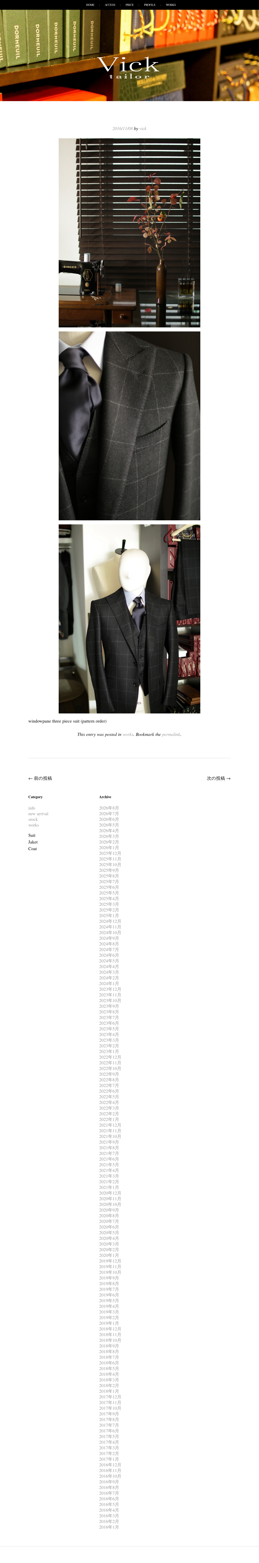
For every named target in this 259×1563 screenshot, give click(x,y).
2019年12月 (110, 1261)
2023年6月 (109, 1023)
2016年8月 (109, 1487)
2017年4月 (109, 1442)
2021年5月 (109, 1164)
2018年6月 (109, 1363)
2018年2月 (109, 1385)
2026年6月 (109, 819)
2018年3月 (109, 1380)
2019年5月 (109, 1300)
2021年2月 (109, 1181)
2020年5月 (109, 1232)
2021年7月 (109, 1153)
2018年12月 (110, 1329)
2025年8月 (109, 876)
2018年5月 (109, 1368)
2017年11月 (110, 1402)
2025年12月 (110, 853)
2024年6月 (109, 955)
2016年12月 (110, 1465)
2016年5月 (109, 1504)
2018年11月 (110, 1334)
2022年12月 (110, 1057)
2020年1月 (109, 1255)
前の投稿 (40, 778)
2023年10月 (110, 1000)
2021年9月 (109, 1142)
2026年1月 (109, 847)
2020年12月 (110, 1193)
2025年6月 (109, 887)
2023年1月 (109, 1051)
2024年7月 (109, 949)
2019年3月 (109, 1312)
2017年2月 (109, 1453)
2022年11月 (110, 1063)
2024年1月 (109, 983)
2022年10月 (110, 1068)
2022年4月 (109, 1102)
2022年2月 (109, 1113)
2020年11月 (110, 1198)
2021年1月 (109, 1187)
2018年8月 (109, 1351)
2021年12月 (110, 1125)
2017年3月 (109, 1448)
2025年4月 (109, 898)
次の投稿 (219, 778)
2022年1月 (109, 1119)
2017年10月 (110, 1408)
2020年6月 (109, 1227)
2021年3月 (109, 1176)
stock (33, 819)
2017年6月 (109, 1431)
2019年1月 (109, 1323)
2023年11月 (110, 995)
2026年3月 (109, 836)
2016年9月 (109, 1482)
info (31, 808)
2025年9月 (109, 870)
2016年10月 (110, 1476)
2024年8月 (109, 944)
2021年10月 (110, 1136)
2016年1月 (109, 1527)
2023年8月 (109, 1012)
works (128, 734)
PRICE (130, 5)
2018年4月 (109, 1374)
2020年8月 (109, 1215)
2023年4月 (109, 1034)
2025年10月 (110, 864)
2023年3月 (109, 1040)
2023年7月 (109, 1017)
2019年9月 (109, 1278)
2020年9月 (109, 1210)
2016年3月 (109, 1516)
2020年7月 (109, 1221)
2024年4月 (109, 966)
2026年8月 (109, 808)
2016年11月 (110, 1470)
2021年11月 (110, 1130)
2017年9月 (109, 1414)
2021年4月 (109, 1170)
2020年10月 (110, 1204)
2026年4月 (109, 830)
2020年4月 (109, 1238)
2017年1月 (109, 1459)
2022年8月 (109, 1080)
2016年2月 (109, 1521)
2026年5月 (109, 825)
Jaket (33, 842)
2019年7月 (109, 1289)
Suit (31, 835)
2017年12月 (110, 1397)
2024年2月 (109, 978)
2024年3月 (109, 972)
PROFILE (150, 5)
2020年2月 (109, 1249)
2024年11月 (110, 927)
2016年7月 (109, 1493)
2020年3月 (109, 1244)
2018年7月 (109, 1357)
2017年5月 (109, 1436)
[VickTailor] (129, 78)
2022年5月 (109, 1096)
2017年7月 (109, 1425)
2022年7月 (109, 1085)
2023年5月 (109, 1029)
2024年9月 (109, 938)
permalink (171, 734)
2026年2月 (109, 842)
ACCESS (110, 5)
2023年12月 (110, 989)
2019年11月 (110, 1266)
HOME (90, 5)
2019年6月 (109, 1295)
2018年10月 (110, 1340)
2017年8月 (109, 1419)
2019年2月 (109, 1317)
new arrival (38, 813)
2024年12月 (110, 921)
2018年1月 (109, 1391)
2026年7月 (109, 813)
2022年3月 (109, 1108)
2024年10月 (110, 932)
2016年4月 (109, 1510)
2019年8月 (109, 1283)
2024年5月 (109, 961)
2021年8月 (109, 1147)
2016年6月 (109, 1499)
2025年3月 (109, 904)
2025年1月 (109, 915)
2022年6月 (109, 1091)
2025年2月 (109, 910)
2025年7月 (109, 881)
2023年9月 (109, 1006)
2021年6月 (109, 1159)
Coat (32, 848)
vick (142, 128)
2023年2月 (109, 1046)
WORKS (171, 5)
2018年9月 (109, 1346)
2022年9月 (109, 1074)
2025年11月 (110, 859)
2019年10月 (110, 1272)
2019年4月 (109, 1306)
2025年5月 (109, 893)
